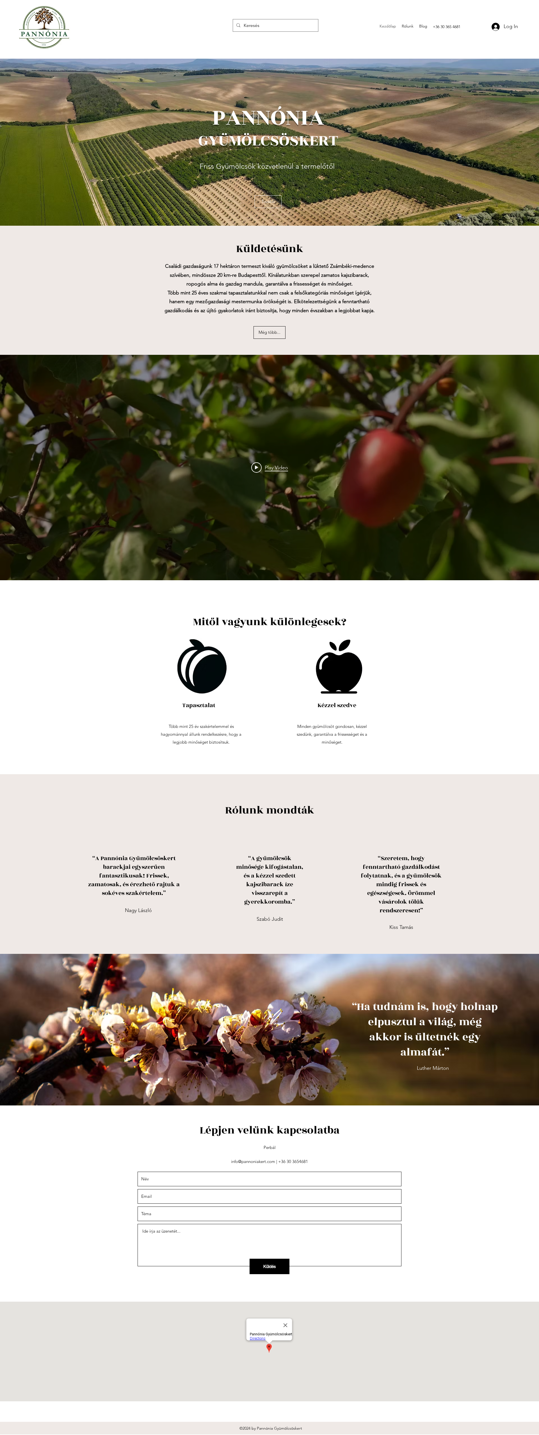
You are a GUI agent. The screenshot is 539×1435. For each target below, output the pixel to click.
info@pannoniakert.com (253, 1161)
